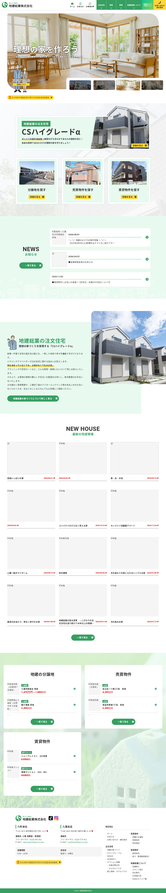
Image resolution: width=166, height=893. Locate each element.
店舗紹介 (136, 866)
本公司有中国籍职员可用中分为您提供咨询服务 (30, 97)
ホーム (72, 6)
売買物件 (136, 840)
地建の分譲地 (137, 837)
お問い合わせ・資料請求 (117, 839)
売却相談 (136, 843)
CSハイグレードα (114, 853)
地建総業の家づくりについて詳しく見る (32, 398)
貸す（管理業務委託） (141, 856)
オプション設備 (113, 862)
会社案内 (136, 872)
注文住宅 (101, 5)
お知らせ (80, 6)
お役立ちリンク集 (139, 879)
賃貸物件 (136, 853)
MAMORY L (111, 859)
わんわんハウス (115, 868)
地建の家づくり (113, 850)
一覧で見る (30, 265)
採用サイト (147, 5)
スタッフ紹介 (137, 869)
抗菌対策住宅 (114, 865)
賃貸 (121, 5)
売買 (111, 5)
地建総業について (134, 5)
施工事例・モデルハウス (117, 871)
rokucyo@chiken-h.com (33, 842)
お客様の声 (90, 6)
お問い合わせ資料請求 (160, 6)
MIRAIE (110, 856)
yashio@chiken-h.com (78, 842)
